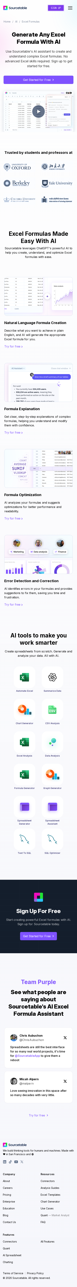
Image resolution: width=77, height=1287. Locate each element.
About (6, 1181)
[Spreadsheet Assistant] (52, 807)
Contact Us (9, 1222)
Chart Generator (50, 1201)
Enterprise (9, 1201)
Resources (47, 1174)
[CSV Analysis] (52, 710)
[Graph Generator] (52, 774)
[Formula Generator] (24, 774)
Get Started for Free (37, 80)
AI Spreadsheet (12, 1255)
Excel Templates (51, 1194)
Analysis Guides (50, 1187)
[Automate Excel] (24, 677)
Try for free (12, 346)
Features (8, 1234)
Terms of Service (13, 1273)
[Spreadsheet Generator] (24, 807)
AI (16, 21)
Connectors (48, 1181)
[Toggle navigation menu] (70, 8)
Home (7, 21)
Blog (5, 1215)
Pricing (7, 1194)
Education (9, 1208)
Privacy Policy (35, 1273)
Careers (8, 1187)
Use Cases (47, 1208)
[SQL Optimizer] (52, 839)
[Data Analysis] (52, 742)
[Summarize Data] (52, 677)
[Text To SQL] (24, 839)
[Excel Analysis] (24, 742)
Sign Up (56, 8)
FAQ (43, 1222)
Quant (55, 1215)
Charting (8, 1262)
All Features (47, 1241)
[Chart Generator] (24, 710)
